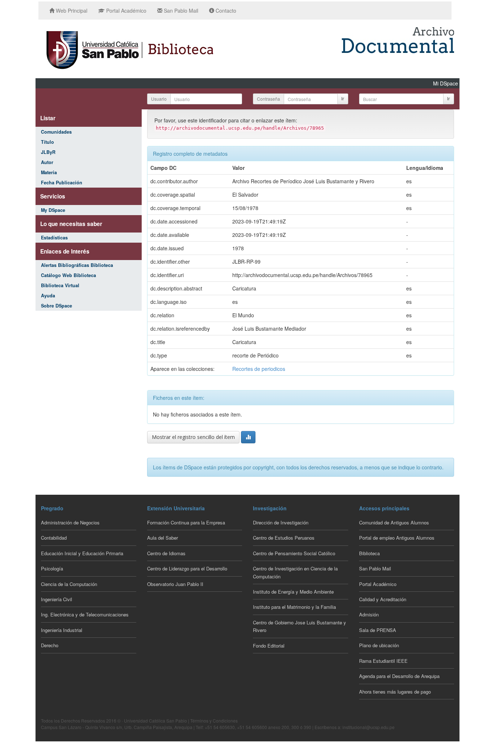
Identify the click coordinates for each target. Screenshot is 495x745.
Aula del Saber (162, 537)
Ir (342, 99)
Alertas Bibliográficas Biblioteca (77, 265)
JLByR (48, 152)
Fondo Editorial (268, 645)
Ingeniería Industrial (61, 630)
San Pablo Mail (180, 10)
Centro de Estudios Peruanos (284, 537)
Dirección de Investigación (280, 522)
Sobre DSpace (56, 305)
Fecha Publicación (61, 182)
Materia (49, 172)
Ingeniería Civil (56, 599)
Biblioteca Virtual (60, 285)
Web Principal (70, 10)
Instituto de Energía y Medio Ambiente (293, 591)
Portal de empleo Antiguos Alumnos (396, 537)
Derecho (49, 645)
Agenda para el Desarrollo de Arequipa (399, 676)
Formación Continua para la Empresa (186, 522)
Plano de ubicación (379, 645)
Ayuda (48, 295)
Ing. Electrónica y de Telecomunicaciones (85, 614)
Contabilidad (54, 537)
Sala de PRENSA (377, 630)
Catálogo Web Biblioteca (68, 275)
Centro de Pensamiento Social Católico (294, 553)
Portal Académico (125, 10)
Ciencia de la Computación (69, 584)
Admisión (369, 614)
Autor (47, 162)
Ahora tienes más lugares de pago (395, 691)
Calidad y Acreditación (382, 599)
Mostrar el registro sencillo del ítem (193, 437)
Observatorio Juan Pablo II (175, 584)
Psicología (52, 568)
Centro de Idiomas (166, 553)
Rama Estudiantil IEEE (383, 660)
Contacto (225, 10)
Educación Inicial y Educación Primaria (82, 553)
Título (47, 142)
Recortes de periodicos (258, 368)
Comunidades (56, 132)
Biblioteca (369, 553)
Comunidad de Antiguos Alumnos (394, 522)
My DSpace (53, 210)
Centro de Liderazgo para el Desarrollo (187, 568)
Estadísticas (54, 237)
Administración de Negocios (70, 522)
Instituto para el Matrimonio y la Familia (294, 606)
